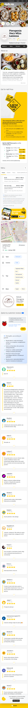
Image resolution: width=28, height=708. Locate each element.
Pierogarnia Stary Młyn (20, 300)
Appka (18, 0)
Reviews (18, 46)
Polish (17, 262)
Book (15, 705)
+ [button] (25, 223)
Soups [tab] (3, 172)
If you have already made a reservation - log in (14, 325)
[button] (25, 227)
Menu (11, 46)
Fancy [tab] (13, 172)
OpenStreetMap (19, 241)
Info (24, 46)
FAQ (22, 0)
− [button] (25, 225)
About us (4, 46)
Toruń (10, 38)
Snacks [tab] (8, 172)
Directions (22, 245)
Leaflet (14, 241)
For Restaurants (11, 0)
